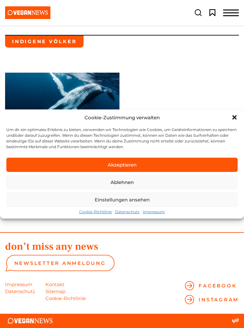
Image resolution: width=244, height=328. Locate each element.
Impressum (154, 212)
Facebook (218, 286)
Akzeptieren (122, 165)
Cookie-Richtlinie (95, 212)
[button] (234, 117)
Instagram (219, 300)
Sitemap (55, 291)
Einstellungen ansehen (122, 200)
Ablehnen (122, 182)
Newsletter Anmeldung (60, 263)
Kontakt (54, 284)
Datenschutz (127, 212)
